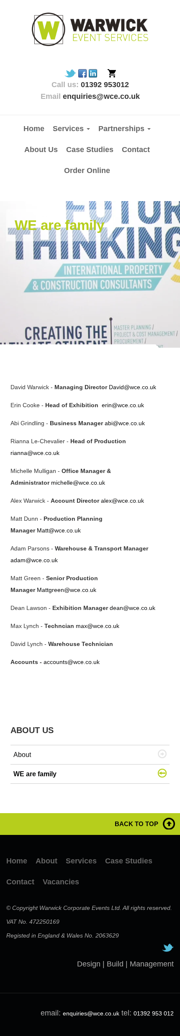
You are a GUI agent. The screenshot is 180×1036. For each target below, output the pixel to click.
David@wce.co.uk (132, 387)
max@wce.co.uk (97, 626)
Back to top (136, 823)
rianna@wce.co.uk (34, 453)
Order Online (87, 170)
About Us (41, 149)
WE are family (35, 774)
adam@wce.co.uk (34, 560)
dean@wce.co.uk (132, 608)
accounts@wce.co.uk (72, 662)
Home (33, 128)
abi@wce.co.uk (125, 423)
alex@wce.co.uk (122, 500)
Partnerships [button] (122, 128)
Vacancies (61, 882)
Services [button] (69, 128)
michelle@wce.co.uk (78, 482)
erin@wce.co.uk (123, 405)
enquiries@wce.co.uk (91, 1013)
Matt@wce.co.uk (59, 530)
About (22, 754)
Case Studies (89, 149)
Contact (136, 149)
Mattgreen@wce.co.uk (66, 589)
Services (81, 861)
